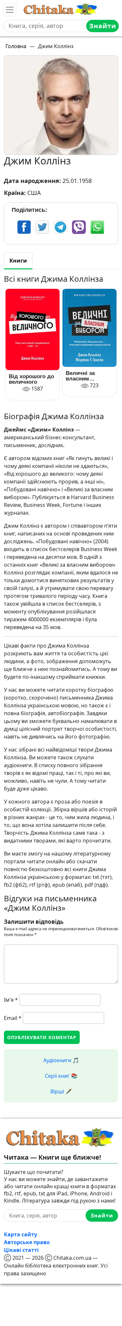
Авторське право (27, 1242)
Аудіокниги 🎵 (61, 1060)
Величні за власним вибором (80, 375)
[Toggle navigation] (9, 9)
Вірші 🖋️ (61, 1091)
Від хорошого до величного (31, 379)
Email (12, 1018)
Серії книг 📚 (61, 1075)
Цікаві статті (21, 1250)
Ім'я (11, 999)
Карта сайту (20, 1234)
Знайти (102, 25)
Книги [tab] (18, 260)
